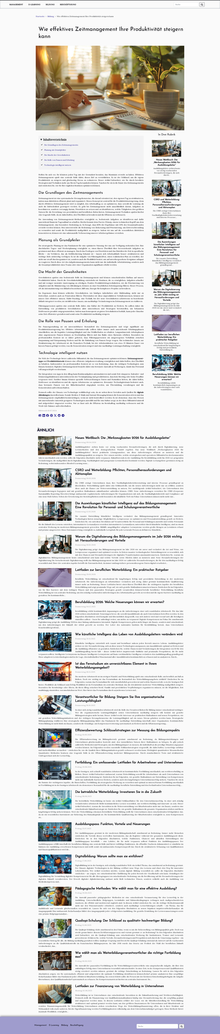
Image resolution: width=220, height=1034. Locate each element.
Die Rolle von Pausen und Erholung (59, 160)
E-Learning (34, 4)
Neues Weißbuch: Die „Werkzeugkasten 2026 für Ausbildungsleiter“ (166, 162)
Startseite (40, 16)
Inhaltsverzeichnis (54, 139)
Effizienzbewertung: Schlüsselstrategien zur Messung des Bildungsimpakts (127, 730)
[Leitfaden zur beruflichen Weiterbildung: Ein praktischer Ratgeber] (166, 323)
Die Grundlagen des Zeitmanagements (61, 145)
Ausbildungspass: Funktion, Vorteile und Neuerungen (112, 824)
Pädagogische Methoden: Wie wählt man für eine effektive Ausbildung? (126, 888)
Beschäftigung (68, 4)
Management (16, 4)
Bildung (50, 4)
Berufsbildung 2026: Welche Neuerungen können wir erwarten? (167, 377)
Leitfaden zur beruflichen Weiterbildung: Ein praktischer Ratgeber (167, 337)
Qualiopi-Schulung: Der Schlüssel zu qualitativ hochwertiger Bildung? (124, 920)
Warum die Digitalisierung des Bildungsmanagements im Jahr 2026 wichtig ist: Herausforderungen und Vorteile (166, 294)
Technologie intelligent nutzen (57, 165)
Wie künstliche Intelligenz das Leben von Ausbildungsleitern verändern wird (129, 634)
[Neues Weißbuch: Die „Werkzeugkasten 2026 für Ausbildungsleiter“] (166, 148)
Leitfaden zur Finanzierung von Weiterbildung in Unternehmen (119, 986)
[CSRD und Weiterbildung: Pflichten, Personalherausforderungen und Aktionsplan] (166, 188)
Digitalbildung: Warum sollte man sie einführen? (109, 856)
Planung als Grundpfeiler (55, 150)
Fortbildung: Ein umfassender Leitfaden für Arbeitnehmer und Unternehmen (129, 762)
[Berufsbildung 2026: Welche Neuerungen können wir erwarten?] (166, 363)
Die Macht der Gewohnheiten (57, 155)
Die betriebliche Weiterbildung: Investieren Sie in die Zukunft (118, 792)
